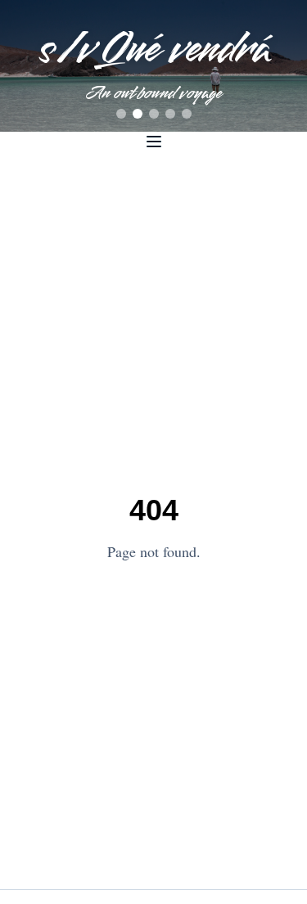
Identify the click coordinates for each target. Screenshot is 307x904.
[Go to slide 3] (154, 114)
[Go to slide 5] (187, 114)
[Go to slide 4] (170, 114)
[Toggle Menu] (154, 141)
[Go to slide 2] (137, 114)
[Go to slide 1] (121, 114)
